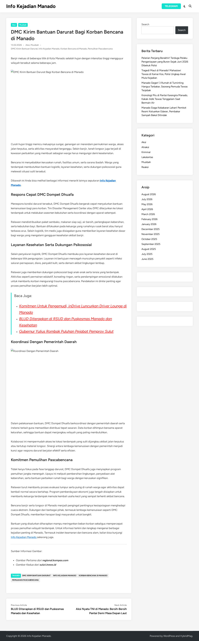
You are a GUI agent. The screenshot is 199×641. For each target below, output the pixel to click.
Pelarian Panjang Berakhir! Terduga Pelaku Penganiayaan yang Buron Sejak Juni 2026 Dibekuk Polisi (164, 61)
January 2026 (148, 224)
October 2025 (149, 239)
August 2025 (148, 249)
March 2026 (148, 214)
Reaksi (145, 167)
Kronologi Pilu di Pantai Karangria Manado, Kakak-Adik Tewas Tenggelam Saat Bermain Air (164, 99)
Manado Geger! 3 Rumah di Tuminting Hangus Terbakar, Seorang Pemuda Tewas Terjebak (164, 86)
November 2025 (150, 234)
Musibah (22, 25)
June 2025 (147, 259)
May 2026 (147, 204)
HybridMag (186, 635)
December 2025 (150, 229)
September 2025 (150, 244)
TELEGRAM (171, 6)
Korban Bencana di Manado (73, 48)
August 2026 (148, 194)
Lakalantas (147, 157)
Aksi (14, 25)
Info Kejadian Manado (31, 6)
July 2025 (146, 254)
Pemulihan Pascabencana (100, 48)
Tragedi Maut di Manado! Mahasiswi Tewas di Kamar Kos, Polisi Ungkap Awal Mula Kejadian (163, 74)
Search (145, 24)
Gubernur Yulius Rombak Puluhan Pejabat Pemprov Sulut (66, 331)
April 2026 (147, 209)
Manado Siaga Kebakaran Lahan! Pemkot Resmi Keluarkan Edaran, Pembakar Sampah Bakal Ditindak (163, 111)
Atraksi (145, 147)
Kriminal (145, 152)
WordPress (169, 635)
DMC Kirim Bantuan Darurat (24, 48)
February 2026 (149, 219)
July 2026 (146, 199)
